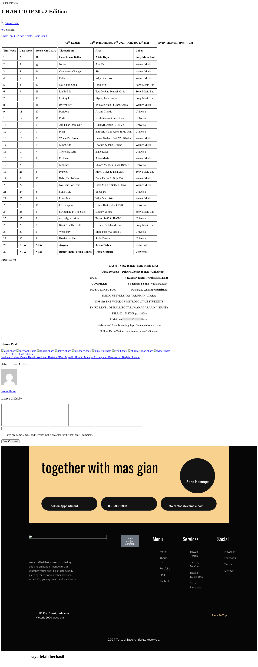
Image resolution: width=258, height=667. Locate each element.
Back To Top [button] (219, 615)
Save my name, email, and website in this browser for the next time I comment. (49, 434)
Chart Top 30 (8, 35)
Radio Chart (40, 35)
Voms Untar (12, 23)
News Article (25, 35)
